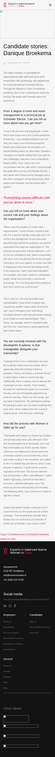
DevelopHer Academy (38, 534)
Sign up (33, 621)
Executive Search (11, 633)
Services (7, 621)
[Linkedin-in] (5, 605)
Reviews (7, 677)
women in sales (8, 539)
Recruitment (8, 627)
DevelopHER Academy (13, 638)
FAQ (5, 682)
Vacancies (34, 633)
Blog (5, 688)
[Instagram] (10, 605)
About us (7, 666)
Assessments (9, 649)
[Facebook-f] (14, 605)
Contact (6, 671)
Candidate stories (17, 534)
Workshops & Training (13, 644)
